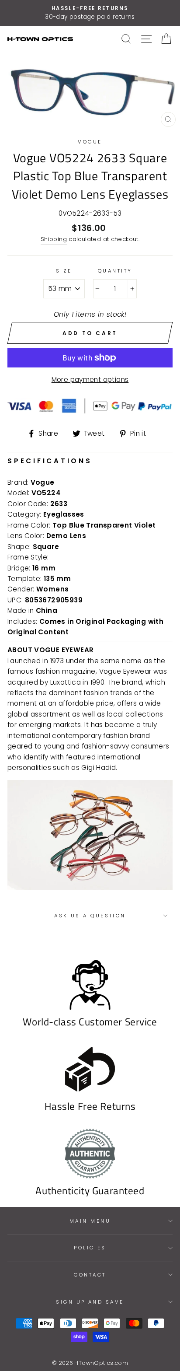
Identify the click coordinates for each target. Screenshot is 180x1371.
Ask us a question (90, 915)
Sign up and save (90, 1301)
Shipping (54, 239)
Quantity (115, 270)
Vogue (90, 141)
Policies (90, 1247)
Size (64, 270)
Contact (90, 1274)
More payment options (90, 379)
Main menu (90, 1220)
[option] (90, 13)
